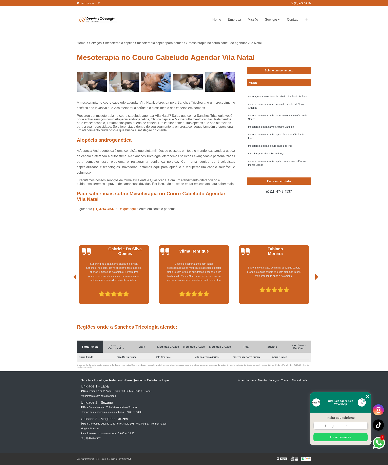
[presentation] (69, 292)
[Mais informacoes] (306, 20)
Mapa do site (299, 380)
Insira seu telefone (341, 417)
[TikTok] (378, 425)
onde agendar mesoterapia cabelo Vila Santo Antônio (277, 96)
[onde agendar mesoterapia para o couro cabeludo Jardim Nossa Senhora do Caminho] (188, 82)
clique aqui (128, 209)
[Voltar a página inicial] (97, 19)
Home (216, 19)
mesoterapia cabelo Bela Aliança (266, 153)
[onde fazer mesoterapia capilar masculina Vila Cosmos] (92, 82)
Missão (253, 19)
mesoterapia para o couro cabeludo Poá (270, 145)
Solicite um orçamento (279, 70)
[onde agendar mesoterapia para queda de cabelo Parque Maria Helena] (124, 82)
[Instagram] (378, 409)
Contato (292, 19)
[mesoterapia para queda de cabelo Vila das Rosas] (156, 82)
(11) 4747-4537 (302, 3)
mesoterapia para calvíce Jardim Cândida (271, 126)
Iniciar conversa (340, 437)
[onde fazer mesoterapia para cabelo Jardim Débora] (220, 82)
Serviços (271, 19)
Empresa (234, 19)
